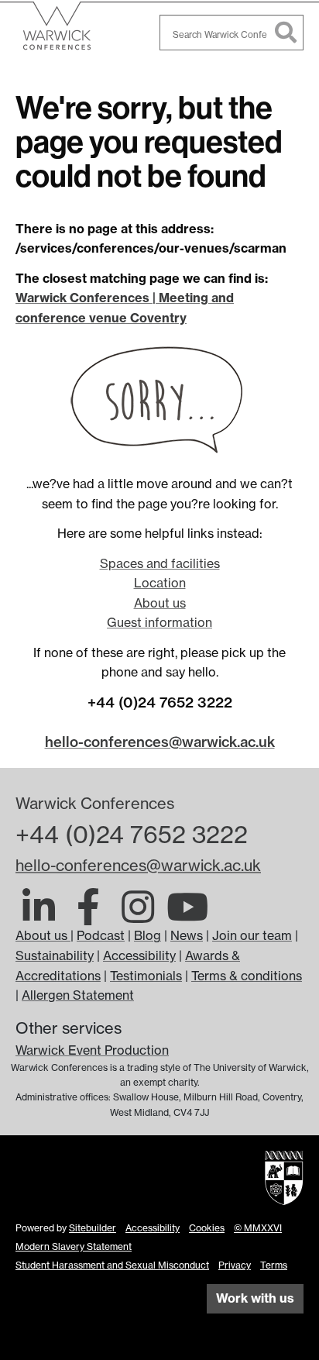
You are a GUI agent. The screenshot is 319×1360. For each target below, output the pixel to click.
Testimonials (146, 975)
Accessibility (139, 955)
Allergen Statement (78, 995)
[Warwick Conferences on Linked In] (38, 916)
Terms (273, 1265)
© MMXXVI (258, 1228)
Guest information (159, 622)
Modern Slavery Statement (73, 1246)
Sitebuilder (92, 1228)
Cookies (207, 1228)
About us (160, 603)
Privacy (234, 1265)
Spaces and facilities (160, 563)
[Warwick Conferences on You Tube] (187, 916)
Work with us (255, 1298)
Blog (147, 935)
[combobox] (232, 32)
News (186, 935)
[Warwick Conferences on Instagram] (138, 916)
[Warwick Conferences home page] (73, 32)
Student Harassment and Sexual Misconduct (112, 1265)
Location (160, 582)
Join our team (252, 935)
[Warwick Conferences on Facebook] (88, 916)
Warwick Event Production (92, 1050)
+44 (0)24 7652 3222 (131, 835)
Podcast (101, 935)
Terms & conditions (246, 975)
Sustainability (54, 955)
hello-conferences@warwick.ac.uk (160, 742)
